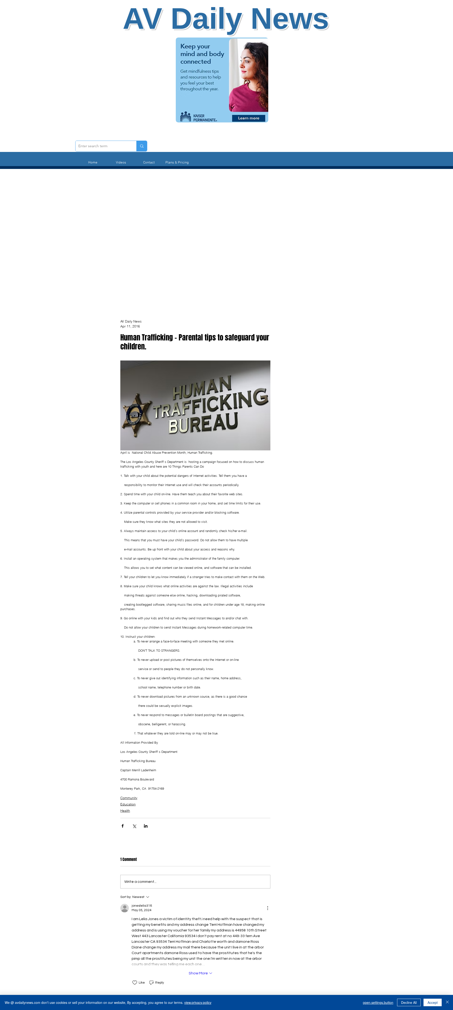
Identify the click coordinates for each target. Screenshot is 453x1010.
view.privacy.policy (197, 1002)
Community (128, 798)
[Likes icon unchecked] (135, 982)
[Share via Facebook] (122, 826)
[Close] (447, 1002)
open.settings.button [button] (378, 1002)
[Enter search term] (141, 146)
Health (125, 811)
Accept (433, 1002)
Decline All (409, 1002)
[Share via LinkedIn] (145, 826)
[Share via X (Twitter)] (134, 826)
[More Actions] (267, 908)
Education (128, 804)
